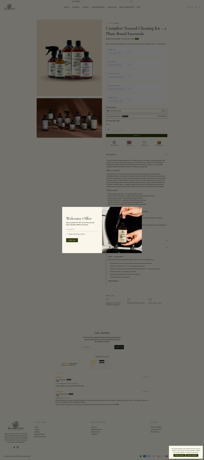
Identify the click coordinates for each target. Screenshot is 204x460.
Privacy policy (179, 455)
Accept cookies (192, 455)
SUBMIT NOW (72, 240)
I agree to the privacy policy (76, 234)
